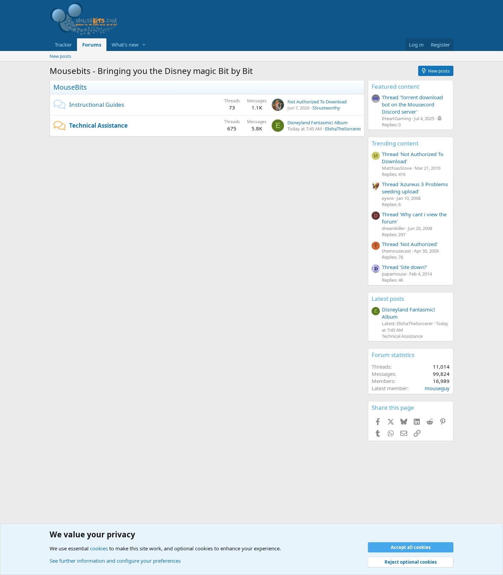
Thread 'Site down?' (404, 267)
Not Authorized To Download (317, 102)
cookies (99, 548)
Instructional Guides (96, 104)
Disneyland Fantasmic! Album (317, 122)
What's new (125, 44)
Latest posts (388, 299)
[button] (144, 44)
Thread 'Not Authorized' (410, 244)
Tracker (63, 44)
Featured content (395, 86)
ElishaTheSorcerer (343, 129)
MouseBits (70, 87)
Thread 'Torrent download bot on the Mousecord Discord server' (412, 104)
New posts (60, 56)
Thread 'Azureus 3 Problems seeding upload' (415, 188)
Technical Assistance (98, 125)
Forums (91, 44)
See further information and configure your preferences (115, 560)
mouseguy (437, 388)
